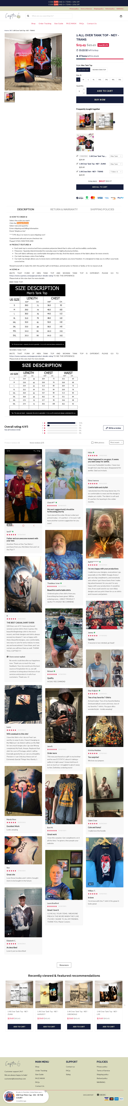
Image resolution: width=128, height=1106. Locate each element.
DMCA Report (88, 1095)
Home (6, 30)
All (11, 30)
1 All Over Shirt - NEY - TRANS (91, 171)
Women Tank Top (99, 70)
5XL (119, 79)
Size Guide (58, 23)
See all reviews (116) (12, 430)
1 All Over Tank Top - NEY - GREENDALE (77, 1012)
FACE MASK (71, 23)
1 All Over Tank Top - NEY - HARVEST (47, 1012)
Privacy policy (74, 9)
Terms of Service (86, 9)
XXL (99, 79)
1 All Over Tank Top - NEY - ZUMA (92, 164)
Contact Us (92, 23)
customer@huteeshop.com (15, 1079)
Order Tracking (45, 23)
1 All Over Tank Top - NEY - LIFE (107, 1012)
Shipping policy (99, 9)
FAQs (81, 23)
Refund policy (110, 9)
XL (93, 79)
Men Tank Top (86, 65)
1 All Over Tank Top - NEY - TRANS (98, 156)
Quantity (79, 86)
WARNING (120, 9)
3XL (106, 79)
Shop (33, 23)
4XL (113, 79)
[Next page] (125, 1005)
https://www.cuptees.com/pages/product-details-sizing (31, 276)
